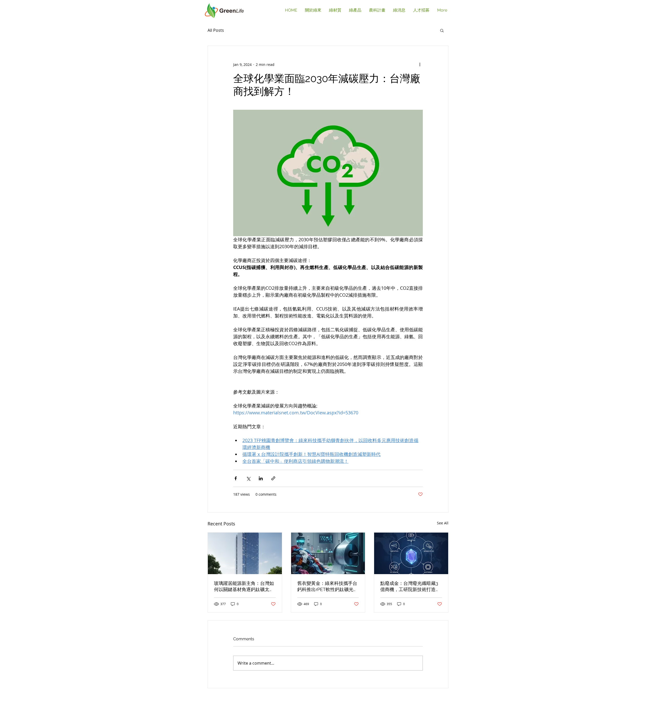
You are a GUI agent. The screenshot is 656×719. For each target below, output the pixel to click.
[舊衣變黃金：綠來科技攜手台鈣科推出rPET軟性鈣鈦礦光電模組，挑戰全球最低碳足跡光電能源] (328, 553)
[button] (441, 30)
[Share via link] (273, 478)
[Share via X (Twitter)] (248, 478)
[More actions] (420, 64)
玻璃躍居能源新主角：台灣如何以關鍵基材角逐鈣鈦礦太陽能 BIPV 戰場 (244, 587)
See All (442, 523)
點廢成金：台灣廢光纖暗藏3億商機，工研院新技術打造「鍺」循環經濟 (409, 587)
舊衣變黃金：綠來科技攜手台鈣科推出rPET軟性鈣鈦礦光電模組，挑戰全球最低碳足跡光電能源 (327, 587)
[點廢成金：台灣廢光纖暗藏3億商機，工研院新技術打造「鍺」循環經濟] (411, 553)
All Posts (216, 30)
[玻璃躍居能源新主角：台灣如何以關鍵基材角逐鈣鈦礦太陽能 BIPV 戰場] (245, 553)
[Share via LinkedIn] (260, 478)
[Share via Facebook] (235, 478)
